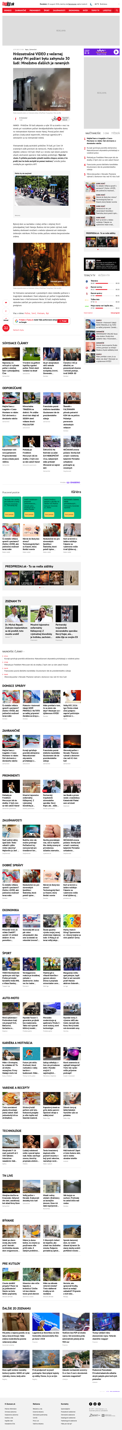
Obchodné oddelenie (68, 1415)
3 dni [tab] (106, 133)
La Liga (65, 986)
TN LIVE (7, 1176)
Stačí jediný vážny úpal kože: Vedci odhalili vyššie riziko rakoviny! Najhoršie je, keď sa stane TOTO (10, 845)
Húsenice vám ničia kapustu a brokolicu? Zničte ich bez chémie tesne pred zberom (31, 1288)
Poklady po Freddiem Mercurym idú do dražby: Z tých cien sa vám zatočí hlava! (36, 664)
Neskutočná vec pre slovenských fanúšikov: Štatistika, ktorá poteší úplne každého (51, 544)
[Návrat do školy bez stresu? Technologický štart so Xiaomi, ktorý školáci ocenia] (52, 876)
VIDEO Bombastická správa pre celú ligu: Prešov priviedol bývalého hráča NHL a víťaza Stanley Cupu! (11, 978)
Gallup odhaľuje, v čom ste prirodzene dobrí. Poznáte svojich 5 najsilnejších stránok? (51, 1067)
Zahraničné (20, 10)
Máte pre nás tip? (66, 1424)
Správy (4, 1164)
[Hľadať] (117, 10)
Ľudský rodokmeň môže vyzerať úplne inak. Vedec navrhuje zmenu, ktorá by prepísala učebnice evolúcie (31, 1155)
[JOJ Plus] (87, 306)
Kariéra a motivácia (17, 1043)
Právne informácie (10, 1409)
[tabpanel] (102, 157)
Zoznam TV (13, 601)
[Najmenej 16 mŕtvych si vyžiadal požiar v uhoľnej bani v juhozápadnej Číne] (11, 354)
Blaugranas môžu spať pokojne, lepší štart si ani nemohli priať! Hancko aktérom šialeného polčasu (71, 978)
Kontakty (65, 1404)
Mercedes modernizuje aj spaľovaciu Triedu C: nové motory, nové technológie (51, 1022)
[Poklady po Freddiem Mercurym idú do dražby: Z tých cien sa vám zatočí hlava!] (11, 786)
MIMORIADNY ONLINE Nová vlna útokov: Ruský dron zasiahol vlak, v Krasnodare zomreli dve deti (106, 336)
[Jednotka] (87, 294)
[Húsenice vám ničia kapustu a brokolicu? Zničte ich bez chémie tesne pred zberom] (31, 1274)
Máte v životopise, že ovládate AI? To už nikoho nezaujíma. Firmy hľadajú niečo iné (10, 1067)
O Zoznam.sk (10, 1404)
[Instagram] (95, 1404)
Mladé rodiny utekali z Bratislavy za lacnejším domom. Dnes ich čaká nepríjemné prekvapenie (51, 1200)
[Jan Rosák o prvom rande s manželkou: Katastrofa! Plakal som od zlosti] (72, 786)
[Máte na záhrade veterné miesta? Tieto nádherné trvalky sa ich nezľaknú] (52, 1274)
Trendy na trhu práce (29, 1076)
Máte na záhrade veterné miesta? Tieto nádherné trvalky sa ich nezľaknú (50, 1288)
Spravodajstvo (65, 1409)
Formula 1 (26, 986)
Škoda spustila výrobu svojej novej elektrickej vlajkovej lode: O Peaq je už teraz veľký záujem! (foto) (52, 935)
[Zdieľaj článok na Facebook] (6, 311)
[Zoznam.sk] (95, 1416)
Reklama (36, 1404)
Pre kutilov (11, 1263)
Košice (65, 719)
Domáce (7, 10)
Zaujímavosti (59, 10)
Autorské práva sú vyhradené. (98, 1411)
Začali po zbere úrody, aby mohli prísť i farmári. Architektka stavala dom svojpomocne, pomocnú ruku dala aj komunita (10, 1245)
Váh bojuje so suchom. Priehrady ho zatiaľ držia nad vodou (71, 1199)
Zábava (98, 260)
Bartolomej (72, 4)
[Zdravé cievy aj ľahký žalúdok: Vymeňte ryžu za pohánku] (72, 1098)
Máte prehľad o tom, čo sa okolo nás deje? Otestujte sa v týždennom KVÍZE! (51, 709)
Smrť (33, 313)
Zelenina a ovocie (28, 1296)
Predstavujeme (27, 1031)
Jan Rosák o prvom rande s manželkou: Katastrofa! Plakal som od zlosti (71, 799)
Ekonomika (74, 10)
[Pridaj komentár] (6, 302)
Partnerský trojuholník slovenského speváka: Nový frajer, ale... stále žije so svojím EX (67, 631)
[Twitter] (99, 1404)
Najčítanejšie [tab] (93, 133)
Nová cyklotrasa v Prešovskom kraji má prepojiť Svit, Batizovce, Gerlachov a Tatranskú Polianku (10, 1022)
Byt (47, 313)
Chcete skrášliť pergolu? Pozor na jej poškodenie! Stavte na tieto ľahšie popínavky (10, 1288)
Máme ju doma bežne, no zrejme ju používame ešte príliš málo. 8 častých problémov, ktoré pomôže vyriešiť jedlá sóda (31, 1245)
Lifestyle (107, 10)
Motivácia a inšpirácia (49, 1076)
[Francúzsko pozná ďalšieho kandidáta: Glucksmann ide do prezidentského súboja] (52, 741)
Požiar (27, 313)
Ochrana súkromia (10, 1412)
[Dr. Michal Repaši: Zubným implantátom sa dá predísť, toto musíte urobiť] (16, 613)
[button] (59, 119)
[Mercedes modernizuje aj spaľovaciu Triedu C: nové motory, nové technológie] (52, 1008)
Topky (26, 49)
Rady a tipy (46, 1118)
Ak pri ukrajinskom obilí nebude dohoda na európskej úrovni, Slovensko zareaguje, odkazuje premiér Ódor (51, 368)
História (25, 1164)
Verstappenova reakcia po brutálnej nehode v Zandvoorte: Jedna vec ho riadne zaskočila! (31, 978)
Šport (46, 10)
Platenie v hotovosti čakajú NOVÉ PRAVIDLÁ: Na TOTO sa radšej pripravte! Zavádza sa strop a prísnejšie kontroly (31, 710)
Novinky (65, 1031)
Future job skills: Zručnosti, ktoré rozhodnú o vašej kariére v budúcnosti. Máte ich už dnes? (30, 1067)
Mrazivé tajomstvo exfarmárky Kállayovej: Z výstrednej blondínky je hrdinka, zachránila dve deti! (41, 631)
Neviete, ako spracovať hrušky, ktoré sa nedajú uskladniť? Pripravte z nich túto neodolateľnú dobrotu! (72, 1288)
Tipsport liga (6, 986)
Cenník (35, 1418)
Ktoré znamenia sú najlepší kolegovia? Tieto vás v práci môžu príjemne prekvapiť (71, 1067)
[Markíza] (87, 281)
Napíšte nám (9, 1421)
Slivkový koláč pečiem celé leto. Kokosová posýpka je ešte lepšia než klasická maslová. (30, 1112)
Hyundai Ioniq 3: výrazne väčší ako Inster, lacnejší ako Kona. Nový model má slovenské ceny (71, 1022)
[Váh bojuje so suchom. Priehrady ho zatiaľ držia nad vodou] (72, 1186)
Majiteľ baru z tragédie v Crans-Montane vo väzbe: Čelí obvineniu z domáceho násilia (10, 755)
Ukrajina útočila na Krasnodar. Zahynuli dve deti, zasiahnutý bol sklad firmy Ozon (11, 1199)
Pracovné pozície (10, 492)
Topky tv (95, 10)
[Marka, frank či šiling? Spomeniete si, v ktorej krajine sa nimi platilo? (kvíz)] (72, 920)
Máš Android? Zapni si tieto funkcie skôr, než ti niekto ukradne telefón (71, 1154)
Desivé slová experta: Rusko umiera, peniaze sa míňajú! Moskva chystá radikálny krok (107, 347)
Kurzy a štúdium (7, 1076)
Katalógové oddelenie (68, 1418)
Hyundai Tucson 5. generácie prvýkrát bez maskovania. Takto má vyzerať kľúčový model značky (31, 1022)
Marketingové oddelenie (69, 1421)
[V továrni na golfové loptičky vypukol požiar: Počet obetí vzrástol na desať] (31, 354)
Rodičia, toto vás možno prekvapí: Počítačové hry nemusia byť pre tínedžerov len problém (30, 845)
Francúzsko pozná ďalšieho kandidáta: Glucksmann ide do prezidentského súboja (37, 671)
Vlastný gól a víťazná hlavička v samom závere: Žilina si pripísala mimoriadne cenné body (51, 978)
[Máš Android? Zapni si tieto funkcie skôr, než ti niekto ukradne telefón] (72, 1141)
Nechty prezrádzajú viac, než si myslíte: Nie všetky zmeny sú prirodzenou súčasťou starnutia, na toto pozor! (51, 845)
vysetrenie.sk (47, 853)
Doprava (4, 1031)
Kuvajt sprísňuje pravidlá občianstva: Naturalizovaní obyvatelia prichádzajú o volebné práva (41, 658)
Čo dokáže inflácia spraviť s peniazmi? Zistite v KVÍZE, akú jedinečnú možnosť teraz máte (10, 544)
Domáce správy (13, 686)
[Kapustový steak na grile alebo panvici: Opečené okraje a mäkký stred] (52, 1098)
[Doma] (87, 300)
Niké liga (45, 986)
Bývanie (8, 1220)
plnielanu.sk (67, 898)
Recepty (65, 1296)
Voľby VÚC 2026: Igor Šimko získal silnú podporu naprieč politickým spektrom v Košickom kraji (71, 710)
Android (65, 1161)
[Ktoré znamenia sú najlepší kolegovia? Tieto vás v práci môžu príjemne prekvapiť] (72, 1053)
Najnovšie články (12, 651)
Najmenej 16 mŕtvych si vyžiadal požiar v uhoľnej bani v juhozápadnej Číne (10, 368)
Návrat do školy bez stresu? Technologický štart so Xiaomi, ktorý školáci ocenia (31, 544)
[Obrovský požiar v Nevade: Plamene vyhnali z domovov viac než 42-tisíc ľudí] (72, 741)
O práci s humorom (69, 1076)
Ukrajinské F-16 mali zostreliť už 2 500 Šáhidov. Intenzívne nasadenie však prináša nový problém (10, 1155)
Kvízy (85, 10)
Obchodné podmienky (40, 1415)
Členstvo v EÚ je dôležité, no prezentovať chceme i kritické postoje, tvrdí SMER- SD (72, 368)
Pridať (64, 321)
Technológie (11, 1131)
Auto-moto (10, 998)
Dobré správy (12, 865)
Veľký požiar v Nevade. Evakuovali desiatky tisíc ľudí (31, 1198)
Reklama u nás (37, 1409)
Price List (36, 1421)
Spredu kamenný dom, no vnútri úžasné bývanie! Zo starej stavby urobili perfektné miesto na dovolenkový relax (72, 1245)
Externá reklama (38, 1412)
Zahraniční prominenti (9, 808)
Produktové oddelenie (68, 1412)
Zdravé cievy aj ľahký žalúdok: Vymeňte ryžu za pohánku (70, 1111)
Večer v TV (104, 275)
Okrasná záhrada (7, 1296)
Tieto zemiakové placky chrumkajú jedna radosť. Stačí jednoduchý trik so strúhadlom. (10, 1112)
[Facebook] (90, 1404)
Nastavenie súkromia (11, 1415)
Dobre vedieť (6, 552)
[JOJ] (87, 288)
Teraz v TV (89, 275)
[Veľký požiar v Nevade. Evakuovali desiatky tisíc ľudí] (31, 1186)
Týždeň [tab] (115, 133)
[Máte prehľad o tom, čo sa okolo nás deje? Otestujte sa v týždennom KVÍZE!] (52, 696)
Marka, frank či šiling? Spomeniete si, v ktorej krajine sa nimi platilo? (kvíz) (72, 933)
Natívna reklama (38, 1424)
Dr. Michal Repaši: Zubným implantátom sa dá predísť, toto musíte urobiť (16, 629)
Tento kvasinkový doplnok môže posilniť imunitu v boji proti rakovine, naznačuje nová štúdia (51, 1155)
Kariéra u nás (9, 1418)
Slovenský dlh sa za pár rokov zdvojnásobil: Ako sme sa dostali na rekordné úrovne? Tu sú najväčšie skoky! (31, 935)
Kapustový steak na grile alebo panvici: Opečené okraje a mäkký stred (51, 1111)
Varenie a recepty (16, 1088)
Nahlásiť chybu (18, 330)
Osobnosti (66, 806)
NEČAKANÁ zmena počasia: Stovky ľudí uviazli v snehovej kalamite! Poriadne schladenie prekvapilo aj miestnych (71, 845)
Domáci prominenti (28, 808)
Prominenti (35, 10)
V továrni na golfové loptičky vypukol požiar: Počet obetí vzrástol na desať (31, 366)
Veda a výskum (47, 1164)
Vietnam (40, 313)
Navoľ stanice (88, 313)
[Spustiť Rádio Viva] (101, 50)
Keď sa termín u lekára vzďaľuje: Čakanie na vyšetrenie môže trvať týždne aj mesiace (70, 544)
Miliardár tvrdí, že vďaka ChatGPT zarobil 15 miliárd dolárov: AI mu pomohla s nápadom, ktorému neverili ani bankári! (11, 935)
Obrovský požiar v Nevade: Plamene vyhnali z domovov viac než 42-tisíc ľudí (35, 677)
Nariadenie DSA (10, 1424)
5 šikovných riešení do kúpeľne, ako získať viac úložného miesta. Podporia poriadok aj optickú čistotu (51, 1245)
